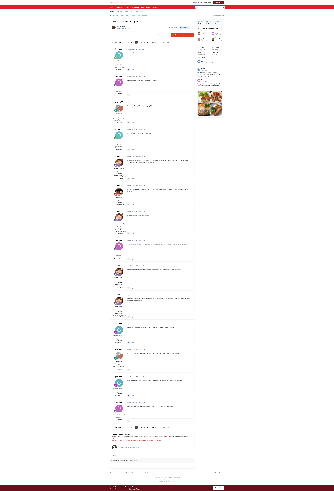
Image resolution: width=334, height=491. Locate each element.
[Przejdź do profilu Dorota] (119, 163)
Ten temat (217, 7)
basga (203, 38)
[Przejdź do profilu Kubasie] (119, 192)
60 (120, 200)
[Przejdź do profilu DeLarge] (119, 55)
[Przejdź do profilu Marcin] (114, 27)
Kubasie (119, 185)
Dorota (118, 156)
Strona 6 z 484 (166, 42)
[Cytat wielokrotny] (128, 69)
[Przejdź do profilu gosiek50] (119, 330)
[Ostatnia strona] (158, 42)
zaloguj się (167, 436)
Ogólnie (130, 28)
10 (147, 42)
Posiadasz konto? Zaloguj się (201, 2)
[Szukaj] (223, 7)
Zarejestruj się (218, 2)
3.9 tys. (120, 91)
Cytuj (133, 69)
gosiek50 (118, 324)
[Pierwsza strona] (112, 42)
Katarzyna (218, 38)
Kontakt (170, 477)
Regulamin (119, 11)
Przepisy (112, 7)
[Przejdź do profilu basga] (199, 39)
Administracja (128, 11)
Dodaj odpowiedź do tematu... (130, 447)
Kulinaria (120, 7)
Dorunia (119, 76)
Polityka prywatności (160, 477)
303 (119, 339)
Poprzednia (118, 42)
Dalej (154, 42)
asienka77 (119, 102)
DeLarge (118, 49)
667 (119, 64)
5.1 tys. (120, 171)
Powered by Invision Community (167, 481)
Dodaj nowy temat (163, 35)
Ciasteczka (177, 477)
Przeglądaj (135, 7)
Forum (127, 7)
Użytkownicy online (139, 11)
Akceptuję (219, 487)
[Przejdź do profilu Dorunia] (119, 82)
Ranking (155, 7)
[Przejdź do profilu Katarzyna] (213, 39)
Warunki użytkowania (135, 488)
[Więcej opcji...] (191, 49)
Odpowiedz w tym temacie (183, 35)
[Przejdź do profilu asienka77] (119, 108)
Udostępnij (173, 27)
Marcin (122, 26)
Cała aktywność (145, 7)
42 (120, 117)
